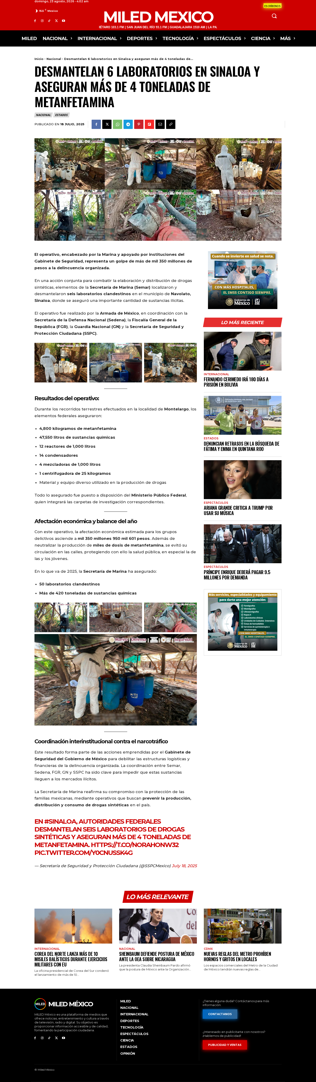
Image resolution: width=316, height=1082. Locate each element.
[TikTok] (49, 20)
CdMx (208, 949)
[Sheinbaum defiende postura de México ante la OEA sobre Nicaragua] (158, 926)
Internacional (216, 374)
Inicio (38, 59)
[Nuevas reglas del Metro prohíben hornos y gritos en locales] (243, 926)
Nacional (53, 59)
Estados (61, 115)
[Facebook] (35, 20)
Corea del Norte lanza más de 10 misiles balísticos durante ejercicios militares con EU (70, 959)
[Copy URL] (170, 124)
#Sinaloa (60, 821)
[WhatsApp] (117, 124)
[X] (56, 20)
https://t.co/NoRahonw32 (135, 845)
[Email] (160, 124)
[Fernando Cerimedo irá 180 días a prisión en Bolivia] (243, 351)
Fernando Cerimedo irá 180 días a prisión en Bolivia (236, 382)
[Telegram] (128, 124)
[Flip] (149, 124)
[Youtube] (63, 20)
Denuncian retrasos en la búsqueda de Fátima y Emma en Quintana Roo (241, 446)
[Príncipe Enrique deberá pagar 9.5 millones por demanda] (243, 543)
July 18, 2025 (184, 865)
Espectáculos (216, 502)
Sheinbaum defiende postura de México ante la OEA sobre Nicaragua (156, 956)
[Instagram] (42, 20)
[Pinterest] (138, 124)
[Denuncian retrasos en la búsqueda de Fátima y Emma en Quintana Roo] (243, 415)
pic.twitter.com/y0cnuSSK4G (83, 853)
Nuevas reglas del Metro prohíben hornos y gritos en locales (237, 956)
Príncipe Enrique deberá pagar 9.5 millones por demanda (237, 575)
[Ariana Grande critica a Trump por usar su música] (243, 479)
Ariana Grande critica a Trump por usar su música (238, 510)
